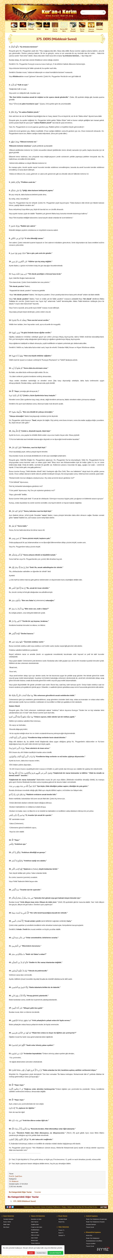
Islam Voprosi (34, 1221)
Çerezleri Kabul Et (55, 1253)
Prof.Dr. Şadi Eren (15, 1176)
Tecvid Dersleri (73, 30)
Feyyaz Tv (61, 1230)
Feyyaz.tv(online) (90, 1243)
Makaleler (99, 29)
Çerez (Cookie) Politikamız (51, 1207)
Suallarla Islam (35, 1224)
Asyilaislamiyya (35, 1229)
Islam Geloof (34, 1238)
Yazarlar (37, 1207)
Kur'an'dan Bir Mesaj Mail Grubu (85, 1207)
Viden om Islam (35, 1235)
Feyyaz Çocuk (90, 1227)
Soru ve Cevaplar (91, 30)
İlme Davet (6, 1227)
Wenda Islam (34, 1240)
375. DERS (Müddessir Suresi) (24, 1201)
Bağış (64, 1207)
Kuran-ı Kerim (7, 1221)
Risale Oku (61, 1221)
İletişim (70, 1207)
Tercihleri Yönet (41, 1253)
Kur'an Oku (23, 29)
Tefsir (46, 29)
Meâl (38, 29)
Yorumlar (37, 1192)
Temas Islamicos (35, 1243)
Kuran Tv (60, 1232)
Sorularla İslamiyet (8, 1219)
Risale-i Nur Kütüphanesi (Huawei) (95, 1221)
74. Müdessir (13, 1181)
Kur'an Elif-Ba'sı (64, 30)
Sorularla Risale (62, 1219)
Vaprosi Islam (34, 1232)
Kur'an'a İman (14, 30)
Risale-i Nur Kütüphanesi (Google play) (96, 1219)
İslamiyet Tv (61, 1235)
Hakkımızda (28, 1207)
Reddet (31, 1253)
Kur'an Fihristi (55, 30)
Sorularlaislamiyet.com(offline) (94, 1241)
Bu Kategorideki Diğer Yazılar (20, 1192)
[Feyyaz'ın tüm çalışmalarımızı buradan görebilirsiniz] (103, 1248)
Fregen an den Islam (36, 1227)
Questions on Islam (36, 1219)
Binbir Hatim (6, 1224)
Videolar (31, 29)
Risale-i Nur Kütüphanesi (92, 1238)
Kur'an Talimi (82, 30)
